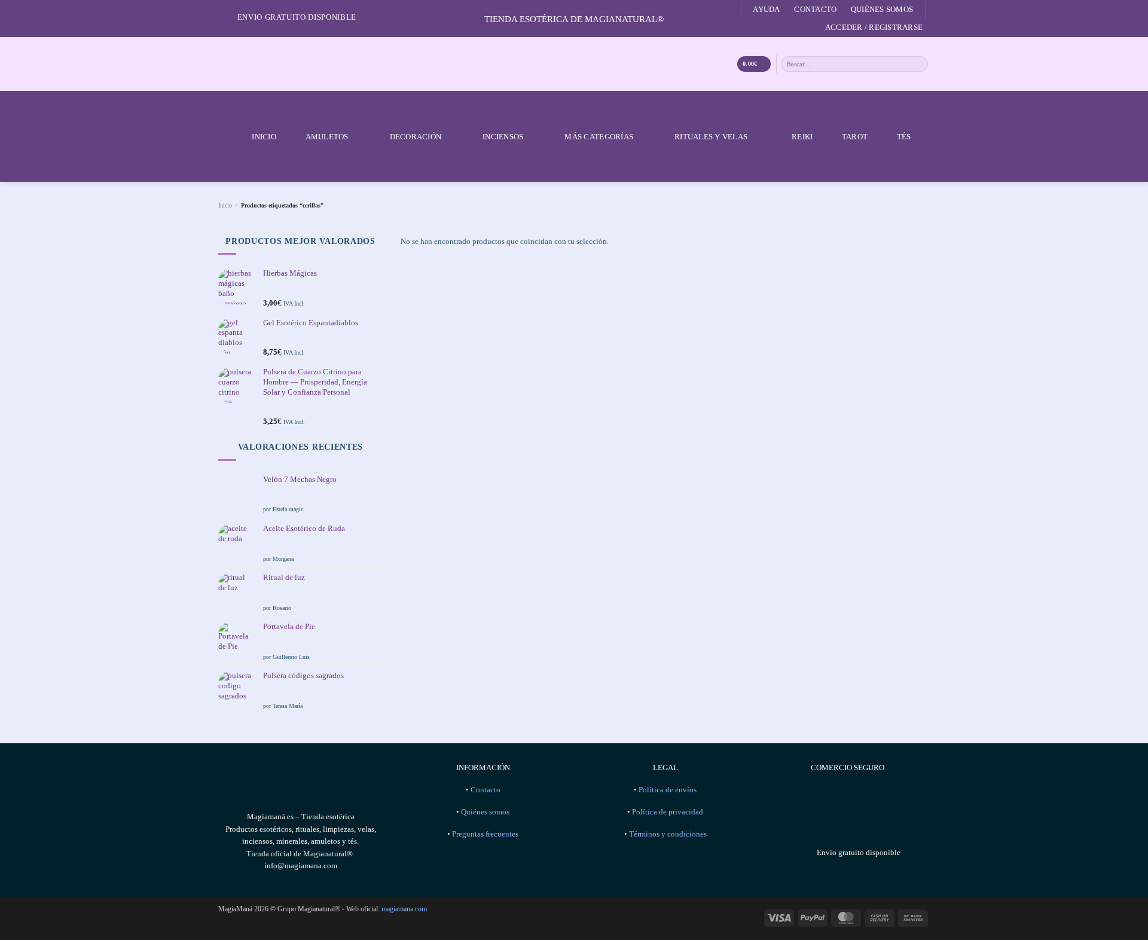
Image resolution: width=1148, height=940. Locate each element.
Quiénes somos (882, 9)
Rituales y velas (710, 136)
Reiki (802, 136)
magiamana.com (404, 908)
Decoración (416, 136)
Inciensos (503, 136)
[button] (874, 27)
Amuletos (327, 136)
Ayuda (766, 9)
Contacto (815, 9)
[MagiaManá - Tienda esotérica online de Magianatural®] (574, 64)
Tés (904, 136)
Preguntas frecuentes (485, 834)
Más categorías (598, 136)
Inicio (264, 136)
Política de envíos (668, 790)
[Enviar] (919, 64)
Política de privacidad (667, 812)
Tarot (855, 136)
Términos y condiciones (668, 834)
